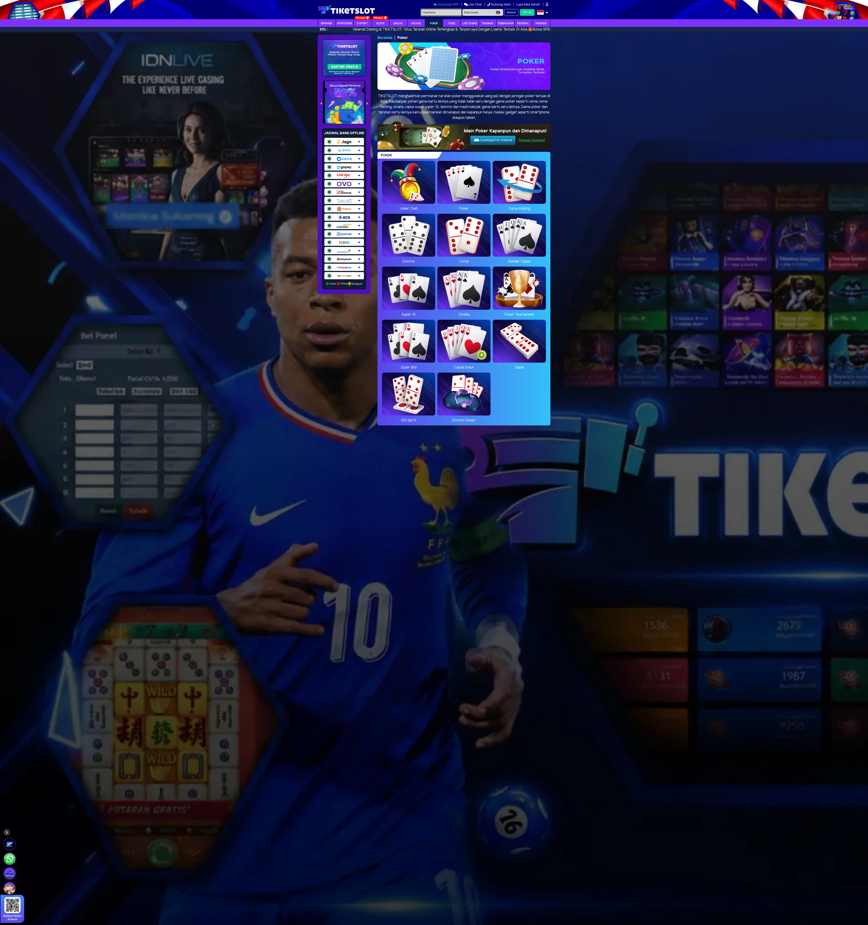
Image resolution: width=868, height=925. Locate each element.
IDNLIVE (398, 23)
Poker (434, 23)
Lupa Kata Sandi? (528, 4)
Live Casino (469, 23)
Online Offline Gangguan (346, 283)
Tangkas (487, 23)
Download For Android (495, 140)
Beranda (326, 23)
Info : (323, 29)
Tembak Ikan (505, 23)
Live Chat (475, 4)
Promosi (541, 23)
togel (452, 23)
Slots (380, 23)
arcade (416, 23)
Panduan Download (532, 140)
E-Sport (362, 23)
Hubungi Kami (501, 4)
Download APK (448, 4)
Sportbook (344, 23)
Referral (523, 23)
